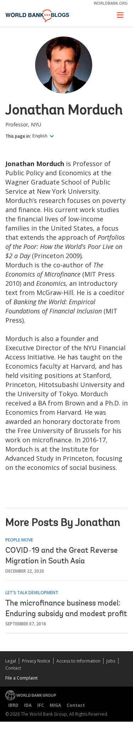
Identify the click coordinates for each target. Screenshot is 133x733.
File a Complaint (21, 678)
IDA (28, 705)
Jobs (110, 661)
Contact (13, 668)
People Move (19, 540)
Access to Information (78, 661)
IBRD (13, 705)
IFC (40, 705)
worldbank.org (111, 3)
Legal (10, 661)
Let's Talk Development (31, 593)
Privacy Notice (36, 661)
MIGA (55, 705)
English (40, 135)
